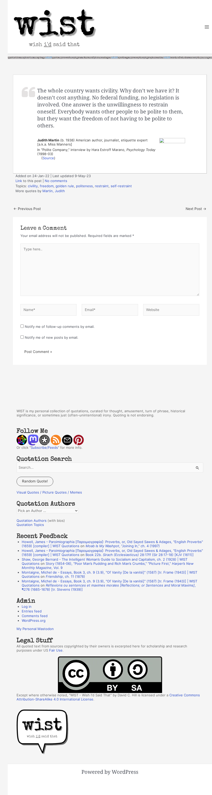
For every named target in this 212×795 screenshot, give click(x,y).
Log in (27, 606)
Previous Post (27, 209)
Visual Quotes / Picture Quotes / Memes (49, 492)
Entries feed (32, 611)
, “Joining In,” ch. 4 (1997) (123, 546)
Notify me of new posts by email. (51, 337)
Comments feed (35, 616)
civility (33, 186)
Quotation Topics (30, 525)
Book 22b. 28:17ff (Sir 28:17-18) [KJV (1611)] (140, 555)
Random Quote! (35, 481)
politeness (84, 186)
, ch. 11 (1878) (65, 576)
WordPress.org (34, 620)
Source (48, 158)
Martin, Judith (53, 191)
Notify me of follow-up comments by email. (60, 326)
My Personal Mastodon (35, 629)
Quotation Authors (32, 520)
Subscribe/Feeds (44, 447)
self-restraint (121, 186)
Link (19, 181)
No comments (56, 181)
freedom (47, 186)
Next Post (196, 209)
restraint (102, 186)
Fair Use (56, 650)
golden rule (65, 186)
